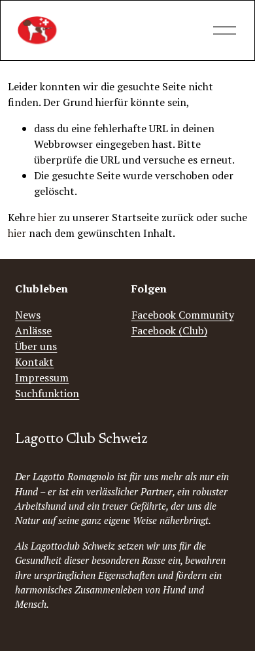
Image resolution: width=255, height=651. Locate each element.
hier (47, 217)
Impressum (42, 377)
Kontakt (34, 362)
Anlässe (33, 330)
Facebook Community (182, 315)
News (28, 315)
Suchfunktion (47, 393)
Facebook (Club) (169, 330)
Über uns (36, 346)
